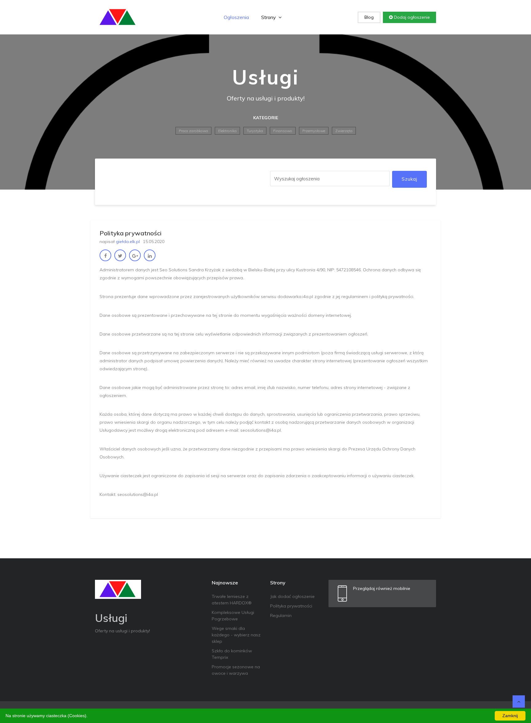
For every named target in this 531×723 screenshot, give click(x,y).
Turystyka (255, 130)
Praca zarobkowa (193, 130)
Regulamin (281, 615)
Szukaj (409, 179)
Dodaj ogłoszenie (411, 17)
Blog (369, 17)
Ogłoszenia (236, 17)
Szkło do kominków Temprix (232, 654)
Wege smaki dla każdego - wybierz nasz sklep (236, 635)
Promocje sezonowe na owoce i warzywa (236, 670)
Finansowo (282, 130)
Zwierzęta (343, 130)
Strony (269, 17)
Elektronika (227, 130)
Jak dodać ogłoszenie (292, 596)
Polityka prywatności (291, 606)
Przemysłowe (313, 130)
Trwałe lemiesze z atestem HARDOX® (232, 600)
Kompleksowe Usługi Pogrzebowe (233, 616)
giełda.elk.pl (128, 241)
